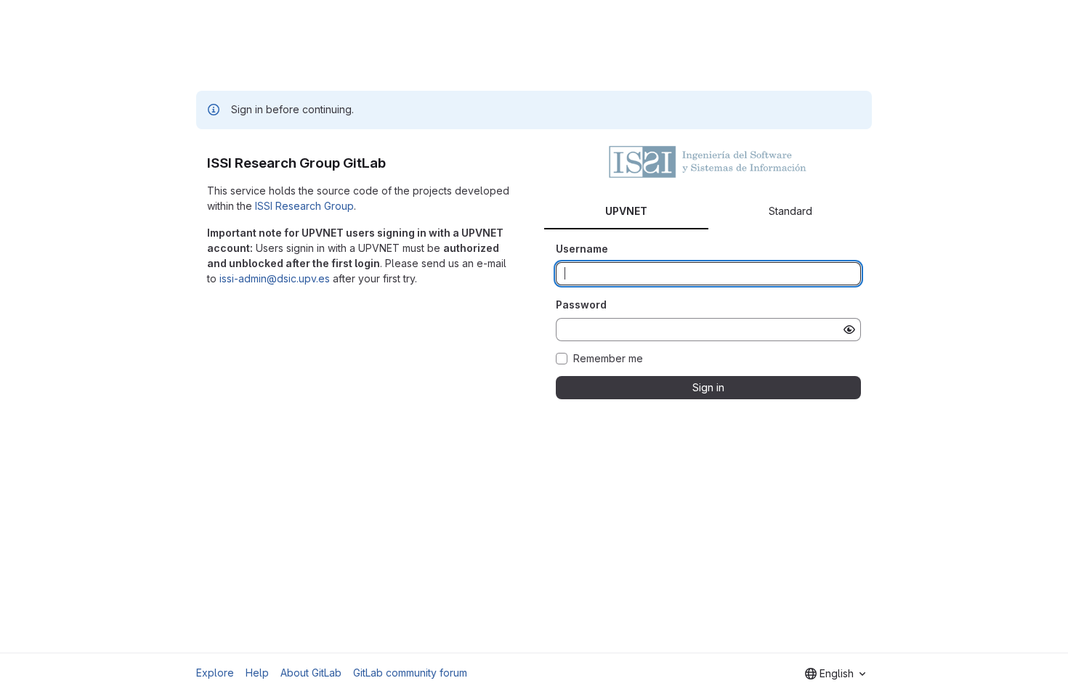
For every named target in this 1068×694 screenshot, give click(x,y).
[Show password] (849, 329)
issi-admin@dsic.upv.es (274, 278)
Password (581, 304)
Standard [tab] (790, 211)
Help (257, 672)
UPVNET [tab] (626, 211)
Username (582, 248)
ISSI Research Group (304, 206)
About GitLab (310, 672)
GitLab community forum (410, 672)
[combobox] (835, 673)
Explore (215, 672)
